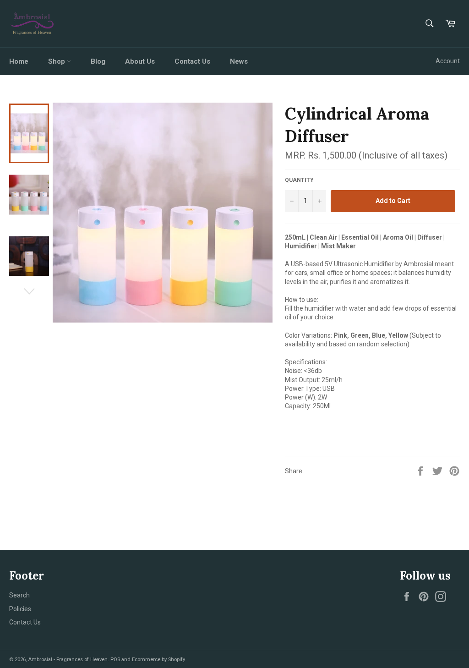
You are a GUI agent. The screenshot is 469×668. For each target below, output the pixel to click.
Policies (20, 609)
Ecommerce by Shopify (158, 660)
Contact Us (192, 61)
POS (115, 660)
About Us (140, 61)
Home (18, 61)
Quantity (299, 180)
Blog (98, 61)
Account (448, 61)
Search (19, 595)
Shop (57, 61)
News (239, 61)
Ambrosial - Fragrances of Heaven (68, 660)
